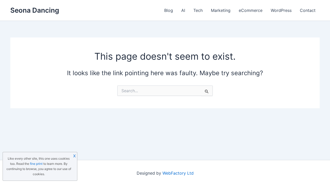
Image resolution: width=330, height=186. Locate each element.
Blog (168, 10)
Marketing (220, 10)
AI (183, 10)
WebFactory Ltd (178, 173)
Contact (308, 10)
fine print (36, 164)
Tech (198, 10)
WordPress (281, 10)
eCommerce (250, 10)
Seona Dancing (34, 10)
